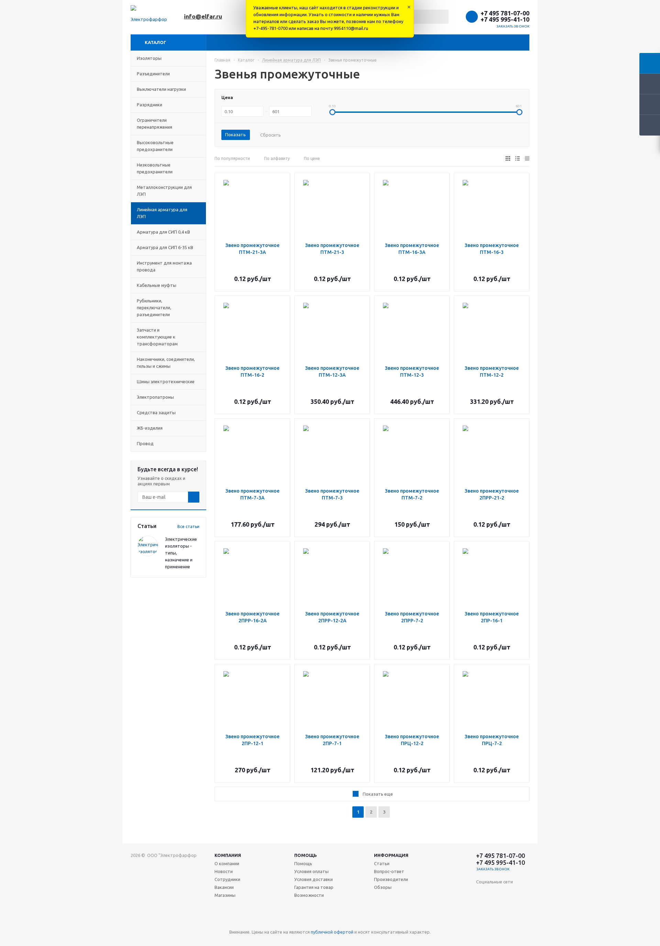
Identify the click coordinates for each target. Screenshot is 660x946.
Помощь (305, 855)
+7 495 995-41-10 (505, 19)
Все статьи (188, 526)
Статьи (381, 863)
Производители (391, 879)
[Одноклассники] (495, 893)
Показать (235, 134)
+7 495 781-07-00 (505, 13)
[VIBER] (481, 921)
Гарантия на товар (313, 887)
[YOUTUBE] (509, 907)
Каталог (155, 42)
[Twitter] (523, 893)
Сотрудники (227, 879)
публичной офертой (332, 931)
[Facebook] (509, 893)
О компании (226, 863)
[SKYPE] (509, 921)
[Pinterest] (523, 921)
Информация (391, 855)
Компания (227, 855)
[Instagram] (481, 907)
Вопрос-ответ (389, 871)
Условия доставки (313, 879)
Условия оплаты (311, 871)
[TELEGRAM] (523, 907)
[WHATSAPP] (495, 921)
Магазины (224, 895)
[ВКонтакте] (481, 893)
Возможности (309, 895)
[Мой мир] (495, 907)
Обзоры (383, 887)
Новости (223, 871)
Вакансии (224, 887)
